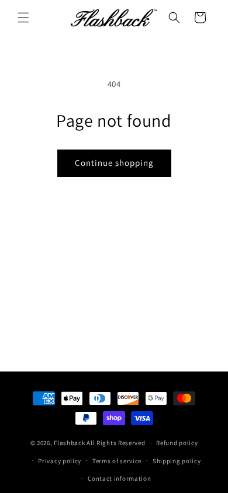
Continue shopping (114, 162)
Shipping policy (177, 461)
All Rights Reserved (116, 443)
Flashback (70, 443)
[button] (23, 17)
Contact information (119, 478)
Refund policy (177, 443)
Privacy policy (59, 461)
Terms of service (116, 461)
